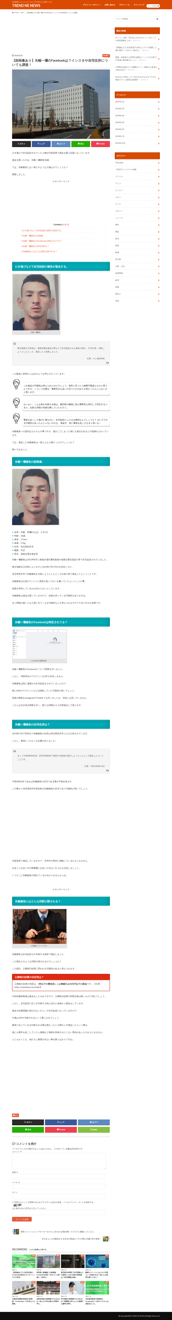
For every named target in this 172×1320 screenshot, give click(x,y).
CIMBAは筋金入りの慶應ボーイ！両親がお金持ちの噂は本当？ (136, 68)
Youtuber (119, 162)
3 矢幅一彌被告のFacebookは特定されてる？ (41, 241)
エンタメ (119, 190)
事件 (16, 1115)
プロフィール (124, 5)
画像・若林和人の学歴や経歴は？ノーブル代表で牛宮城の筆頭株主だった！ (136, 58)
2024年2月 (119, 129)
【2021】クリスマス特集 (126, 169)
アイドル (119, 176)
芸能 (117, 287)
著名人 (118, 294)
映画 (117, 252)
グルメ (118, 197)
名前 (15, 1172)
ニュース (119, 218)
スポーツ (119, 211)
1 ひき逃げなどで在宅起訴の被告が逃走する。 (42, 230)
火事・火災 (120, 266)
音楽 (117, 301)
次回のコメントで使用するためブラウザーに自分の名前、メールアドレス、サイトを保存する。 (54, 1202)
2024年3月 (119, 122)
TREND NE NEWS (26, 5)
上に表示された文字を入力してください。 (30, 1208)
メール (16, 1182)
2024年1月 (119, 136)
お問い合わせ (110, 5)
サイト (15, 1192)
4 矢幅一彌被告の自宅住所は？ (35, 246)
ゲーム (118, 204)
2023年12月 (120, 143)
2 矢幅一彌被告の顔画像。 (33, 235)
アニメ (118, 183)
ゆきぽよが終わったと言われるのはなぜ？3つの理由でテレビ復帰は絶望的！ (135, 78)
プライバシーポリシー (91, 5)
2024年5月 (119, 109)
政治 (117, 238)
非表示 (65, 224)
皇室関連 (119, 273)
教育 (117, 245)
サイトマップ (139, 5)
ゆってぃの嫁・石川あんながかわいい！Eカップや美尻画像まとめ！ (135, 39)
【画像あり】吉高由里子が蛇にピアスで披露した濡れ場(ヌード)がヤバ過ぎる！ (136, 48)
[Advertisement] (61, 35)
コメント (17, 1152)
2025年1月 (119, 102)
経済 (117, 280)
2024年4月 (119, 115)
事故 (117, 232)
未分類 (118, 259)
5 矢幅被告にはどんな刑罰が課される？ (39, 251)
